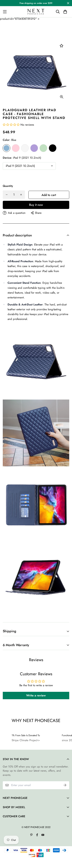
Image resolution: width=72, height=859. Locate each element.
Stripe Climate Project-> (26, 740)
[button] (11, 125)
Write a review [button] (36, 695)
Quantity (8, 186)
